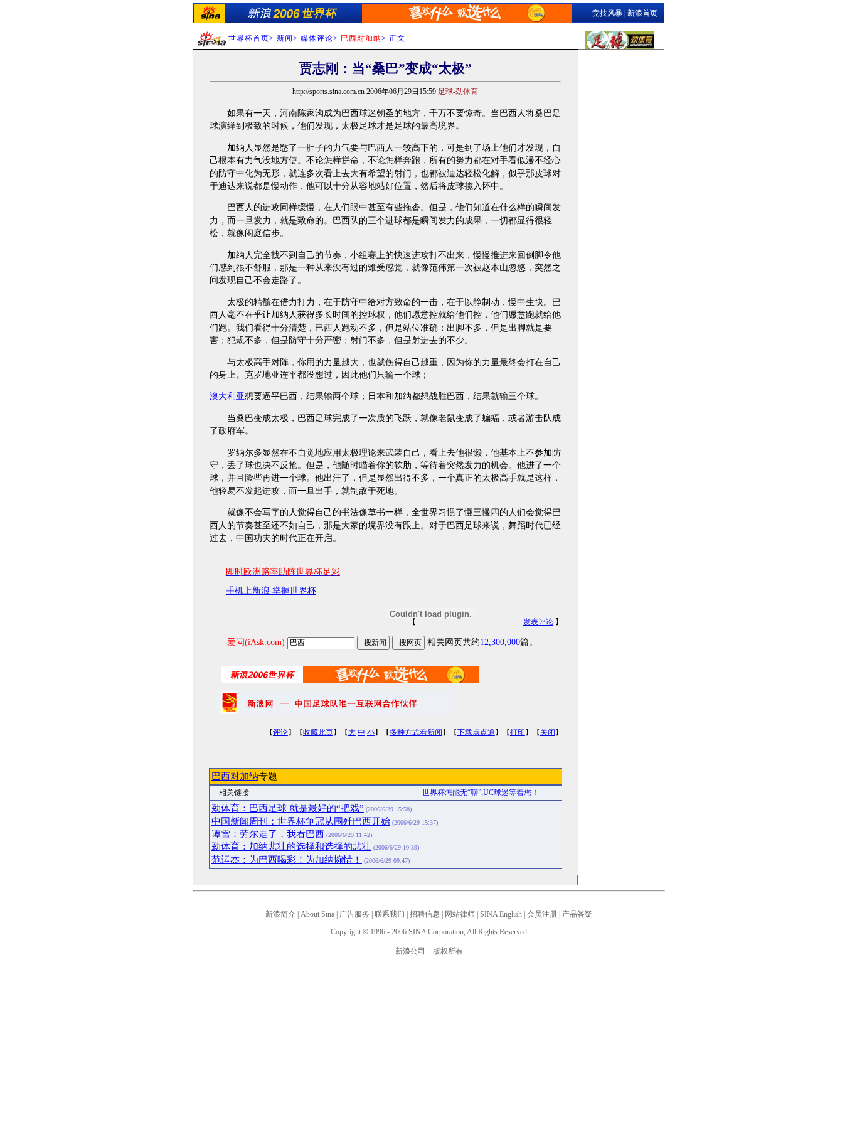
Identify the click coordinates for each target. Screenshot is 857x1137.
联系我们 (390, 914)
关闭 (547, 732)
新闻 (285, 38)
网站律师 (460, 914)
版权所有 (448, 951)
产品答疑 (577, 914)
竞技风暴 (607, 13)
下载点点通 (476, 732)
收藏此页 (318, 732)
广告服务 (354, 914)
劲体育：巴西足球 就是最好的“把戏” (287, 808)
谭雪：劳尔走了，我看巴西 (267, 834)
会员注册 (542, 914)
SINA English (501, 914)
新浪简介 (280, 914)
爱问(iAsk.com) (256, 642)
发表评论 (538, 621)
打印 (517, 732)
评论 (280, 732)
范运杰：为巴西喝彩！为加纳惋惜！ (286, 860)
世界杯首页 (248, 38)
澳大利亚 (227, 396)
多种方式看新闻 (416, 732)
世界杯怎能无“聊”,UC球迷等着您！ (480, 792)
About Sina (317, 914)
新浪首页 (642, 13)
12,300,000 (500, 642)
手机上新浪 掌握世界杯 (271, 590)
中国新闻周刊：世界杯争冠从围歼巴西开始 (300, 821)
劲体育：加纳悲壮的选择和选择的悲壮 (291, 846)
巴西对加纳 (234, 776)
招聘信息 (425, 914)
